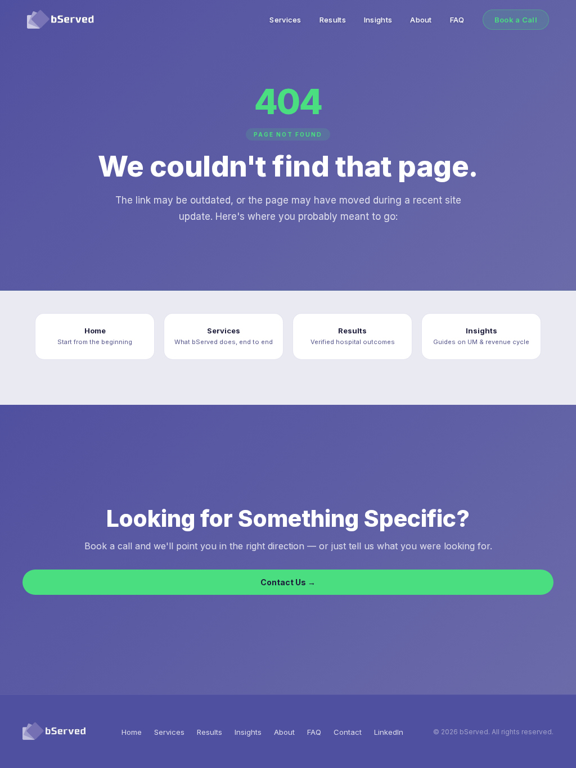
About (421, 19)
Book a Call (515, 19)
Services (285, 19)
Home (132, 732)
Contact (348, 732)
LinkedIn (388, 732)
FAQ (457, 19)
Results (333, 19)
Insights (378, 19)
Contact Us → (288, 582)
